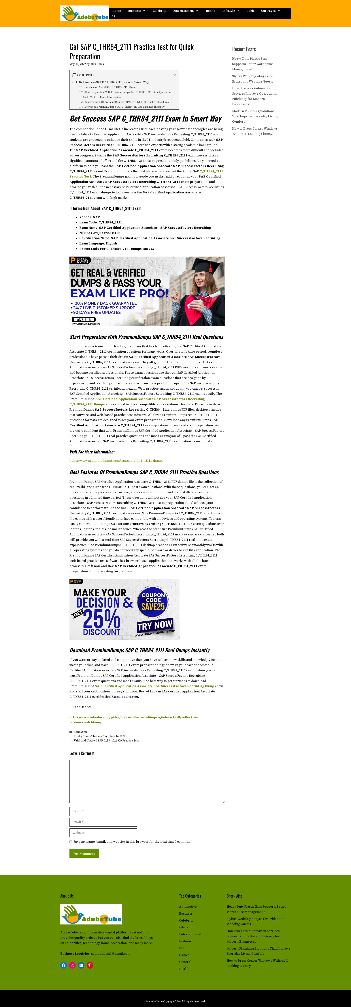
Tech (250, 11)
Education (80, 732)
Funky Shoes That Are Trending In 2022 (99, 736)
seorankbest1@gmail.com (110, 954)
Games (184, 955)
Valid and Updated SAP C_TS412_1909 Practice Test (106, 740)
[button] (114, 16)
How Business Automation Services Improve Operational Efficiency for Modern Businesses (253, 936)
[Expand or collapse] (174, 75)
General (185, 962)
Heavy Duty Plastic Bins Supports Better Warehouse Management (252, 64)
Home (116, 11)
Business (134, 11)
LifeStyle (228, 11)
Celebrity (159, 11)
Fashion (185, 941)
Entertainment (183, 11)
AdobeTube (69, 932)
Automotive (188, 907)
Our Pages (268, 11)
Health (210, 11)
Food (182, 948)
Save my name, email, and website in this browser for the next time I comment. (132, 842)
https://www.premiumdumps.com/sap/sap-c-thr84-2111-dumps (116, 461)
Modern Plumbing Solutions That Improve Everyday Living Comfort (255, 116)
